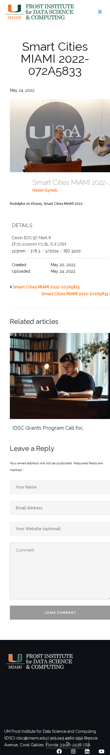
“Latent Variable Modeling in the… (52, 428)
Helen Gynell (44, 190)
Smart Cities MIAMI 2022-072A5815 (46, 287)
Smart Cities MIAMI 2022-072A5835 (74, 294)
